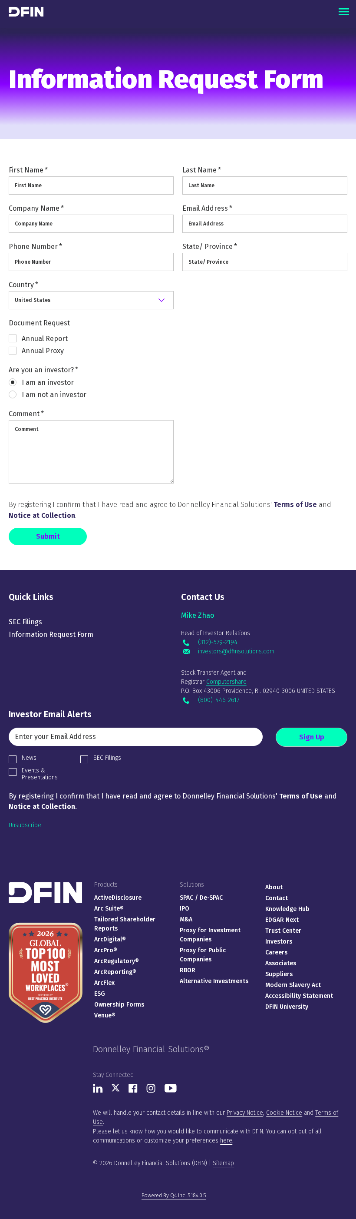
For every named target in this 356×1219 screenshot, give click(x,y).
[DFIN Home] (45, 885)
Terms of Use (295, 504)
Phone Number (35, 246)
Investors (278, 941)
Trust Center (283, 930)
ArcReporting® (115, 972)
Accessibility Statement (299, 996)
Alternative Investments (214, 981)
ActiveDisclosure (118, 897)
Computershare (226, 682)
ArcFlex (104, 983)
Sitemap (223, 1163)
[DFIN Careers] (45, 922)
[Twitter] (116, 1089)
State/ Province (209, 246)
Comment (26, 414)
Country (23, 285)
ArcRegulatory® (116, 961)
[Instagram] (151, 1090)
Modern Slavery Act (293, 985)
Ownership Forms (119, 1004)
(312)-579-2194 (217, 642)
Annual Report (45, 339)
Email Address (207, 208)
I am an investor (48, 382)
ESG (99, 993)
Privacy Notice (245, 1112)
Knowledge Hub (287, 909)
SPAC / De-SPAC (201, 897)
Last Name (201, 170)
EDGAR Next (282, 920)
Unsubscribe (25, 825)
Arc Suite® (109, 908)
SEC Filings (25, 622)
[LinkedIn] (98, 1090)
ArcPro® (105, 950)
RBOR (187, 970)
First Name (28, 170)
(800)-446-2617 (218, 700)
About (274, 887)
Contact (276, 898)
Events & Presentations (40, 774)
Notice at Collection (42, 515)
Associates (280, 963)
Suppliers (279, 974)
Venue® (104, 1015)
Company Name (36, 208)
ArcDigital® (110, 939)
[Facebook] (133, 1090)
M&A (186, 919)
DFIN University (286, 1006)
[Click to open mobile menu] (344, 11)
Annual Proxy (43, 351)
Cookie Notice (284, 1112)
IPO (184, 908)
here (226, 1140)
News (29, 758)
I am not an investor (54, 395)
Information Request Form (51, 634)
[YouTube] (171, 1090)
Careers (276, 952)
